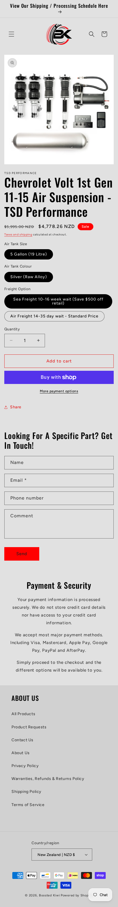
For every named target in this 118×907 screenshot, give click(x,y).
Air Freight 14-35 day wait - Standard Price (54, 316)
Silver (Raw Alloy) (28, 276)
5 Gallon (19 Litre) (28, 254)
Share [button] (15, 407)
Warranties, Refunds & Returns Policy (47, 778)
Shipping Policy (26, 791)
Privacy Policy (25, 765)
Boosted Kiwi (49, 895)
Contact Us (22, 740)
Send (21, 553)
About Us (20, 752)
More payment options (59, 391)
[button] (11, 34)
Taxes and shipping (18, 234)
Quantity (12, 329)
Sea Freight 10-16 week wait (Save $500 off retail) (58, 301)
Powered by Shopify (77, 895)
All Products (23, 713)
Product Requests (29, 727)
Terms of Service (28, 804)
